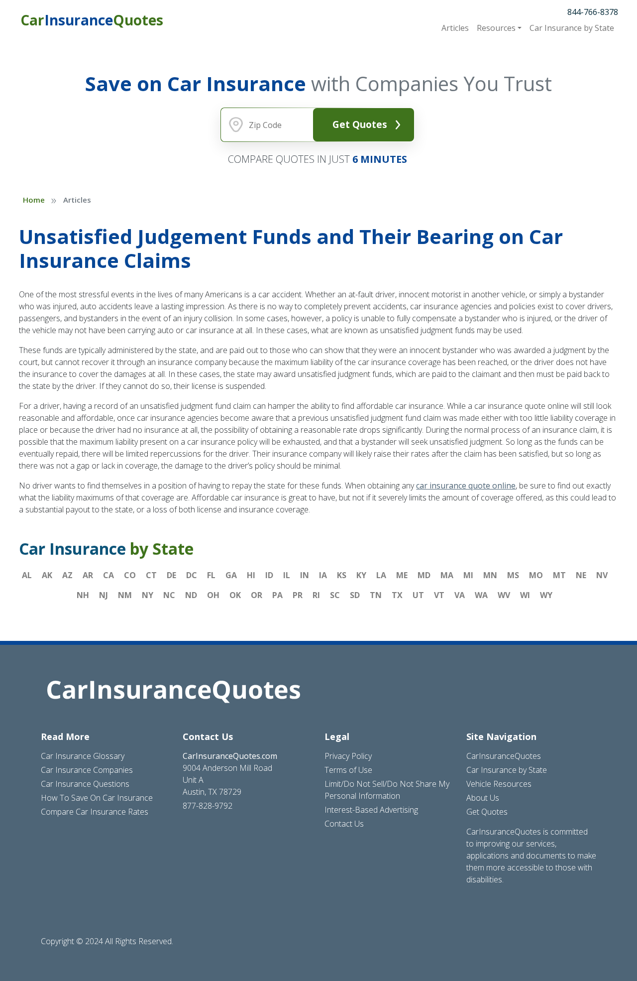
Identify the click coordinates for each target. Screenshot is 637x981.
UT (418, 595)
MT (559, 575)
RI (316, 595)
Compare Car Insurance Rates (94, 811)
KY (361, 575)
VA (459, 595)
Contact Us (344, 823)
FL (211, 575)
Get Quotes (359, 124)
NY (147, 595)
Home (34, 200)
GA (231, 575)
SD (355, 595)
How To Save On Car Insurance (97, 797)
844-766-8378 (592, 11)
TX (397, 595)
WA (481, 595)
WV (504, 595)
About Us (482, 797)
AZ (67, 575)
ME (402, 575)
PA (277, 595)
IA (323, 575)
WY (546, 595)
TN (376, 595)
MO (536, 575)
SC (335, 595)
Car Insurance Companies (87, 769)
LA (381, 575)
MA (446, 575)
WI (525, 595)
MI (468, 575)
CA (108, 575)
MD (424, 575)
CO (130, 575)
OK (235, 595)
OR (256, 595)
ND (191, 595)
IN (304, 575)
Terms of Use (348, 769)
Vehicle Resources (498, 783)
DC (191, 575)
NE (581, 575)
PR (298, 595)
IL (286, 575)
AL (27, 575)
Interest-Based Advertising (371, 809)
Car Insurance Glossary (82, 755)
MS (513, 575)
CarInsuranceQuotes (503, 755)
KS (341, 575)
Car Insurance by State (506, 769)
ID (269, 575)
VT (439, 595)
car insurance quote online (466, 485)
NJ (103, 595)
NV (602, 575)
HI (251, 575)
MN (490, 575)
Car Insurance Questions (85, 783)
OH (213, 595)
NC (169, 595)
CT (151, 575)
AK (47, 575)
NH (83, 595)
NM (125, 595)
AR (88, 575)
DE (171, 575)
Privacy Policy (348, 755)
